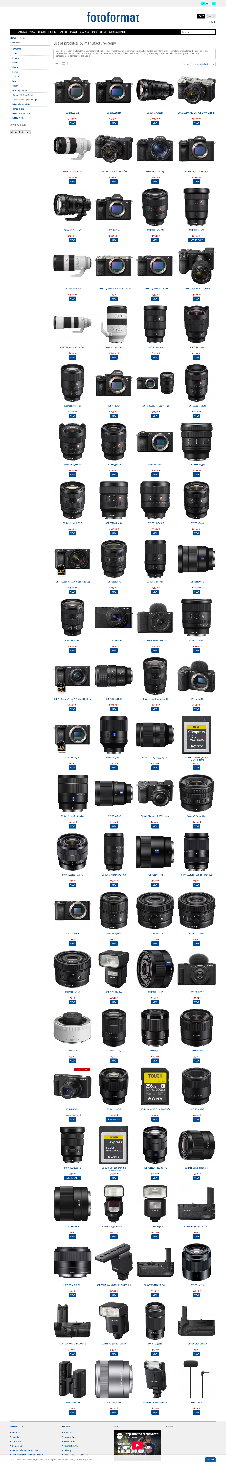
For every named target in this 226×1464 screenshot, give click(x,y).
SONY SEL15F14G (113, 933)
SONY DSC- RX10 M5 (155, 171)
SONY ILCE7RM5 (114, 112)
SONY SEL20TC (72, 1050)
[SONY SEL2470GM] (155, 324)
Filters (52, 31)
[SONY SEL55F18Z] (155, 852)
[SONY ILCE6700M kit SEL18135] (197, 266)
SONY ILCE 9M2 (72, 112)
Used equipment (117, 31)
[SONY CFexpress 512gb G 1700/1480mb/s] (197, 735)
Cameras (22, 31)
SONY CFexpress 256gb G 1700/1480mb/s (114, 1169)
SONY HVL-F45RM (155, 1226)
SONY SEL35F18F (155, 1050)
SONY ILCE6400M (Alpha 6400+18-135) (72, 581)
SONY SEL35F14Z (113, 816)
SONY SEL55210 (155, 1343)
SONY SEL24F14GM (114, 523)
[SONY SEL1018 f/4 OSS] (72, 852)
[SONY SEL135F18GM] (72, 383)
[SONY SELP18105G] (72, 1145)
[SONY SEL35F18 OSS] (72, 1262)
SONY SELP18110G (155, 112)
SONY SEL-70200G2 (114, 347)
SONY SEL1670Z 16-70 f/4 (72, 816)
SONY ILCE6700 (155, 464)
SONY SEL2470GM (155, 347)
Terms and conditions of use (25, 1450)
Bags (94, 31)
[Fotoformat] (113, 17)
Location (16, 1437)
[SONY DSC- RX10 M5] (155, 148)
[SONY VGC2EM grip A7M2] (155, 1262)
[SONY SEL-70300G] (155, 559)
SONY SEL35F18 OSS (72, 1285)
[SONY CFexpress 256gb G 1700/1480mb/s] (114, 1145)
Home (13, 32)
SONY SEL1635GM (196, 230)
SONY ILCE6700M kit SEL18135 (196, 288)
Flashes (63, 31)
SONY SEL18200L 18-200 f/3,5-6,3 (196, 874)
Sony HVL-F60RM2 (114, 992)
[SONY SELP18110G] (155, 90)
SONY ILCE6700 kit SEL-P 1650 (155, 406)
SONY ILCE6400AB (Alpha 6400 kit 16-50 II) (72, 700)
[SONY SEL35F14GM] (114, 442)
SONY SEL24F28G (196, 933)
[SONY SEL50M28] (197, 1086)
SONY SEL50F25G (72, 992)
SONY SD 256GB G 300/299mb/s (155, 1109)
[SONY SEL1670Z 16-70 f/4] (72, 793)
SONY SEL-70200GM (73, 288)
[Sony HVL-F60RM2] (114, 969)
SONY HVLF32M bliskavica (114, 1343)
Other (102, 31)
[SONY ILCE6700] (155, 442)
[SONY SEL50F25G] (72, 969)
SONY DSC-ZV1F (196, 992)
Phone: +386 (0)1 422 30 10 (76, 1454)
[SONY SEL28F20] (72, 1203)
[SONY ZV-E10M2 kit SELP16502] (155, 617)
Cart (201, 16)
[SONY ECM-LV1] (197, 1379)
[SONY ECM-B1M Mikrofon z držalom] (114, 1262)
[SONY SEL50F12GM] (155, 207)
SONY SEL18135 (114, 1050)
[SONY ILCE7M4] (114, 207)
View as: (57, 63)
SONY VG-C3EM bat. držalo (196, 1226)
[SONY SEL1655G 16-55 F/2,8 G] (155, 676)
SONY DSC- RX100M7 (113, 640)
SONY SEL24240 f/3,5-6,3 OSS (155, 757)
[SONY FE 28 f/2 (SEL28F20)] (197, 1145)
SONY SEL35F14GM (114, 464)
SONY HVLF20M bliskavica (155, 1402)
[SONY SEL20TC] (72, 1028)
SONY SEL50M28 (196, 1109)
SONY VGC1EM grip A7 (197, 1343)
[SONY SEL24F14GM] (114, 500)
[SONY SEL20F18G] (197, 617)
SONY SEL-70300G (155, 581)
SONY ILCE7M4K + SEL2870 (196, 171)
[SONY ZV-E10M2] (197, 676)
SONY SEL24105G (72, 640)
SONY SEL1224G (197, 347)
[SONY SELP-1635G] (197, 442)
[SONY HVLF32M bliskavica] (114, 1321)
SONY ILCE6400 (72, 757)
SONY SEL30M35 (114, 1402)
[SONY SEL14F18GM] (72, 442)
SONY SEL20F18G (196, 640)
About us (16, 1432)
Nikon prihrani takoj (21, 113)
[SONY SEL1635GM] (197, 207)
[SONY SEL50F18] (197, 1262)
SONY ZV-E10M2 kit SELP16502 (155, 640)
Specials (68, 1432)
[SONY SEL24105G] (72, 617)
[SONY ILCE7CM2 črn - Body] (155, 266)
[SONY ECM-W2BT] (72, 1379)
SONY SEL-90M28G (114, 699)
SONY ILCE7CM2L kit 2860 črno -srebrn (196, 112)
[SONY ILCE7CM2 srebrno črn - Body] (114, 266)
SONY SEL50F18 (196, 1285)
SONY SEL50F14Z (114, 757)
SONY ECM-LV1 (196, 1402)
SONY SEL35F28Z (155, 992)
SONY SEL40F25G (155, 933)
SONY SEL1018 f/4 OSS (72, 874)
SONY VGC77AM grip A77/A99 (72, 1343)
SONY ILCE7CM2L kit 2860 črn (114, 171)
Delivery (67, 1450)
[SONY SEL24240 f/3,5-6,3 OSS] (155, 735)
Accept (210, 1459)
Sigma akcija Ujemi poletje (24, 99)
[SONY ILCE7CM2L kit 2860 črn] (114, 148)
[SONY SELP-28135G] (72, 207)
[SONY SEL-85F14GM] (155, 500)
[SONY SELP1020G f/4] (197, 793)
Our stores (17, 1441)
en (203, 3)
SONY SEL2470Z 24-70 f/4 (155, 1167)
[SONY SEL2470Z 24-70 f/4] (155, 1145)
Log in (212, 22)
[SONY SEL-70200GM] (72, 266)
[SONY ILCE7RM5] (114, 90)
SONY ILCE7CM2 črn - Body (155, 288)
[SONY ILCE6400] (72, 735)
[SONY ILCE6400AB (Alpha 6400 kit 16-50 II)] (72, 676)
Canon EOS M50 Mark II (22, 95)
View (72, 123)
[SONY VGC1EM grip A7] (197, 1321)
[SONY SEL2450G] (114, 559)
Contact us (17, 1446)
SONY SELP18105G (72, 1167)
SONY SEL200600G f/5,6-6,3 (72, 347)
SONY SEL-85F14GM (155, 523)
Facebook (168, 1434)
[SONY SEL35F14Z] (114, 793)
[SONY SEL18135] (114, 1028)
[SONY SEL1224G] (197, 324)
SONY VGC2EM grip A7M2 (155, 1285)
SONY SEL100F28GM (196, 406)
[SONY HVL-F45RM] (155, 1203)
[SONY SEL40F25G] (155, 910)
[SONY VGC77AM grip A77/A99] (72, 1321)
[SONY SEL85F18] (114, 1086)
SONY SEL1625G (196, 523)
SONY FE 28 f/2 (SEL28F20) (196, 1167)
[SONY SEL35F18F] (155, 1028)
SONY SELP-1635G (197, 464)
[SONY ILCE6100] (72, 910)
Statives (84, 31)
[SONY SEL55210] (155, 1321)
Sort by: (185, 64)
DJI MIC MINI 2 (18, 118)
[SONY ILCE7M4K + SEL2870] (197, 148)
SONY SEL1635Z (197, 581)
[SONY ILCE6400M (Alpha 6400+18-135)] (72, 559)
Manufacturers (18, 124)
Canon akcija (18, 108)
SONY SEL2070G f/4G (72, 523)
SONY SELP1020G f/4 (196, 816)
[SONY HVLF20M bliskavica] (155, 1379)
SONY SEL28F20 (73, 1226)
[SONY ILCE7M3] (114, 383)
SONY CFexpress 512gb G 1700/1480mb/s (196, 758)
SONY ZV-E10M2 (196, 699)
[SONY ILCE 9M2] (72, 90)
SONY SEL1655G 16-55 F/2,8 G (155, 699)
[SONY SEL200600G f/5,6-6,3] (72, 324)
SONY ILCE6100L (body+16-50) (155, 816)
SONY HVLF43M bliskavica (114, 1226)
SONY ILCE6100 (73, 933)
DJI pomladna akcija (21, 104)
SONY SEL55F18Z (155, 874)
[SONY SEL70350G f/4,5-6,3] (114, 852)
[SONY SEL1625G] (197, 500)
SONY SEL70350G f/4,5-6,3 (114, 874)
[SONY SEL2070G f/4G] (72, 500)
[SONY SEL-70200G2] (114, 324)
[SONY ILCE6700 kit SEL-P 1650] (155, 383)
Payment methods (72, 1446)
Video (32, 31)
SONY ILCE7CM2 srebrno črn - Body (114, 288)
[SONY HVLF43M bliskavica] (114, 1203)
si (207, 3)
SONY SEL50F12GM (155, 230)
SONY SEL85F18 (114, 1109)
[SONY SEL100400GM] (72, 148)
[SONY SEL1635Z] (197, 559)
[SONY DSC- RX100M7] (114, 617)
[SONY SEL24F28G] (197, 910)
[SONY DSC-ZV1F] (197, 969)
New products (70, 1437)
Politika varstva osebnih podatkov (27, 1454)
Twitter (175, 1434)
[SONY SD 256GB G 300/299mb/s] (155, 1086)
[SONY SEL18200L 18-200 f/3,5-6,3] (197, 852)
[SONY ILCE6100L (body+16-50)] (155, 793)
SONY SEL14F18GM (72, 464)
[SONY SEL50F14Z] (114, 735)
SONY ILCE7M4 (113, 230)
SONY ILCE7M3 (114, 406)
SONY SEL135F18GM (72, 406)
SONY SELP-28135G (72, 230)
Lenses (42, 31)
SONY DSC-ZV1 (72, 1109)
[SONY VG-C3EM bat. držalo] (197, 1203)
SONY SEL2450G (114, 581)
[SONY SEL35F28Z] (155, 969)
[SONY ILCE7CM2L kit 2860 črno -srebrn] (197, 90)
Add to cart (197, 240)
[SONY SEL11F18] (197, 1028)
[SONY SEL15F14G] (114, 910)
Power (73, 31)
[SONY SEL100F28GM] (197, 383)
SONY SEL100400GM (72, 171)
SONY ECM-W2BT (72, 1402)
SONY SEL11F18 (196, 1050)
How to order (70, 1441)
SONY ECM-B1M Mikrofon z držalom (114, 1285)
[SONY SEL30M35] (114, 1379)
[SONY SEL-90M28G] (114, 676)
